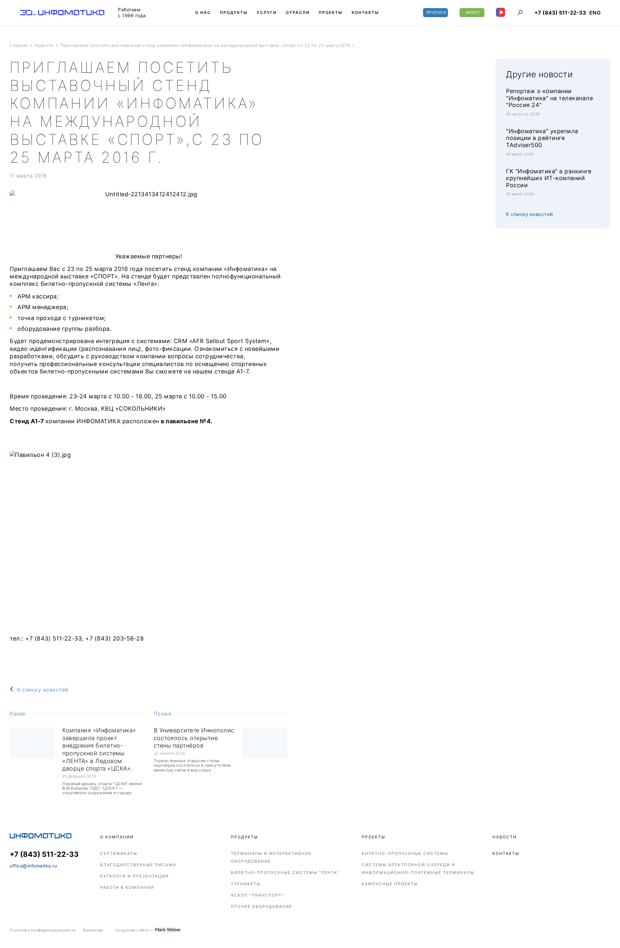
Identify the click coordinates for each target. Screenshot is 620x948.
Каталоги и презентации (134, 876)
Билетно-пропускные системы (405, 853)
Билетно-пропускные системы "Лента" (285, 872)
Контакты (505, 853)
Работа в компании (127, 887)
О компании (117, 837)
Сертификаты (118, 853)
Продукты (244, 837)
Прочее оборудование (261, 906)
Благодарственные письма (138, 864)
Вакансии (93, 930)
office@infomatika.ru (33, 865)
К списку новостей (42, 689)
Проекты (373, 837)
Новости (504, 837)
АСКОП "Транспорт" (257, 895)
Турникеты (246, 883)
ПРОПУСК (436, 12)
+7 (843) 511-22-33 (560, 13)
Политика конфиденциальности (43, 930)
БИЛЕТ (473, 12)
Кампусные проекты (390, 883)
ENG (595, 12)
